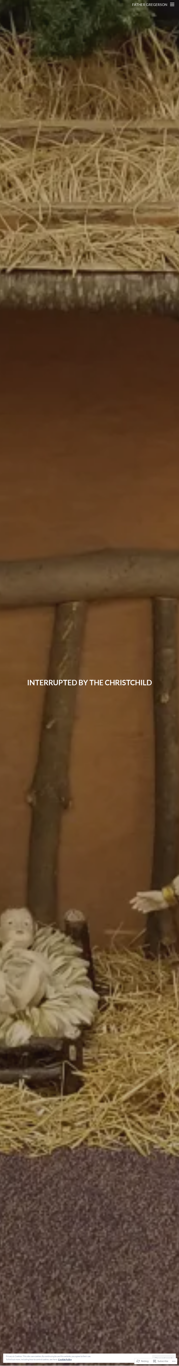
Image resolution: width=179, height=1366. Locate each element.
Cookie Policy (65, 1359)
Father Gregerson (149, 4)
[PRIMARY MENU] (172, 4)
